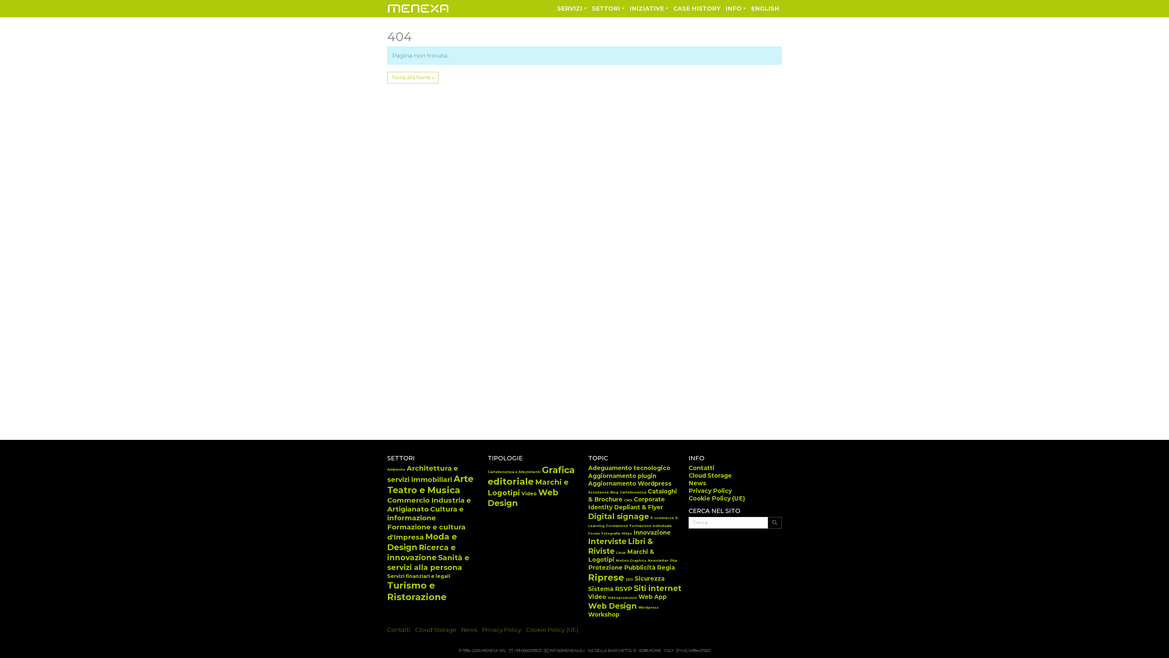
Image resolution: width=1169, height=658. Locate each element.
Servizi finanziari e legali (418, 576)
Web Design (612, 605)
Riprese (606, 577)
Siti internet (657, 588)
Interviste (607, 541)
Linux (621, 553)
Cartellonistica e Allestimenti (514, 472)
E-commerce (662, 518)
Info (733, 8)
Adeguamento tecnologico (629, 468)
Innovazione (652, 532)
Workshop (604, 614)
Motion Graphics (631, 561)
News (697, 483)
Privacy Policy (710, 490)
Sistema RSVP (610, 589)
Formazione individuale (651, 526)
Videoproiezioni (622, 598)
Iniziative (647, 8)
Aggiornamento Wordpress (630, 483)
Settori (606, 8)
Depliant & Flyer (638, 507)
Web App (652, 596)
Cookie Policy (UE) (717, 498)
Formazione (617, 526)
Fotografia (610, 534)
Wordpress (648, 608)
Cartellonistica (633, 492)
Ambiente (396, 470)
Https (627, 534)
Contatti (701, 468)
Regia (666, 567)
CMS (628, 500)
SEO (629, 580)
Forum (594, 534)
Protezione (605, 567)
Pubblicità (639, 567)
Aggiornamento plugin (622, 475)
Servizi (569, 8)
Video (529, 494)
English (765, 8)
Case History (697, 8)
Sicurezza (650, 578)
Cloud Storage (710, 475)
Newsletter (658, 561)
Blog (614, 492)
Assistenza (598, 492)
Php (673, 561)
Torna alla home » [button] (412, 77)
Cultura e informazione (425, 513)
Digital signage (618, 516)
